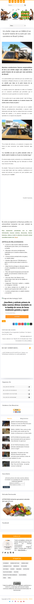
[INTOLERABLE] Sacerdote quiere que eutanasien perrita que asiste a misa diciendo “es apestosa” (20, 439)
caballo (12, 174)
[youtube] (21, 1)
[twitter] (10, 1)
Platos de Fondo (7, 572)
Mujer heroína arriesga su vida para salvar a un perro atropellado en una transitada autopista (17, 267)
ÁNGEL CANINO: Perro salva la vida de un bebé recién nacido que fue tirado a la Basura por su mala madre (21, 431)
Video (4, 577)
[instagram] (15, 1)
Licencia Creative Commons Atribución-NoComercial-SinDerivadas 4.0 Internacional (17, 588)
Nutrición (26, 569)
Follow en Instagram (9, 397)
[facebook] (13, 1)
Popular (9, 418)
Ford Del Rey (12, 161)
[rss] (18, 1)
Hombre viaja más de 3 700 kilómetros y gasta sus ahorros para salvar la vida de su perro (16, 262)
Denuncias (16, 566)
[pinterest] (24, 1)
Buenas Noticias (15, 563)
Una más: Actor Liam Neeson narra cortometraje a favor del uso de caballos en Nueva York (16, 279)
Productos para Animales (10, 574)
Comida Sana (24, 563)
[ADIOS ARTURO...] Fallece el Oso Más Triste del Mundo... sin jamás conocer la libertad (20, 464)
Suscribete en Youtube (10, 393)
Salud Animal (22, 574)
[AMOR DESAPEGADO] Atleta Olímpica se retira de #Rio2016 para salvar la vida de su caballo (21, 423)
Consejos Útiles (7, 566)
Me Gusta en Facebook (10, 390)
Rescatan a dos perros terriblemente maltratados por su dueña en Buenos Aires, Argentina (16, 252)
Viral (9, 577)
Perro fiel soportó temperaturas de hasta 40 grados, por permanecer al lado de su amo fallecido (16, 273)
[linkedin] (8, 552)
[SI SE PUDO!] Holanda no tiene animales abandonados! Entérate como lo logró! (20, 446)
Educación (24, 566)
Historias (5, 569)
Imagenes (18, 569)
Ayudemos (5, 563)
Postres (16, 572)
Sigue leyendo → (22, 550)
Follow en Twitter (8, 386)
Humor (12, 569)
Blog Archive (24, 418)
